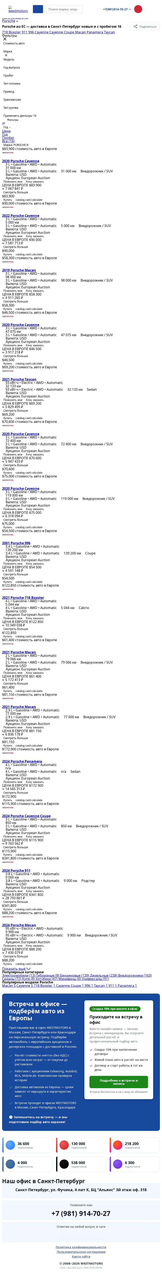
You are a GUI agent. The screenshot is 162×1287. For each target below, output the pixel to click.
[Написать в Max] (99, 1235)
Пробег (8, 137)
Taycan (109, 32)
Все (8, 141)
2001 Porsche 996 (16, 543)
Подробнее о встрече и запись (119, 1082)
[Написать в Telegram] (63, 1235)
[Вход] (150, 9)
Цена (6, 131)
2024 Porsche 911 (16, 870)
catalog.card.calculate (29, 199)
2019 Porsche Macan (19, 270)
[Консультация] (138, 9)
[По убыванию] (3, 123)
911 (25, 32)
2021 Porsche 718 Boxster (23, 597)
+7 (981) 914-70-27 (80, 1213)
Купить (7, 199)
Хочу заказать (35, 181)
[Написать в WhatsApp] (87, 1235)
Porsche (8, 20)
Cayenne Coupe (62, 32)
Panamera (95, 32)
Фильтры (12, 119)
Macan (81, 32)
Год (5, 134)
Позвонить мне (12, 181)
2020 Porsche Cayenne (20, 161)
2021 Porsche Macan (19, 652)
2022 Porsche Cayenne (20, 215)
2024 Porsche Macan (19, 925)
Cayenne (42, 32)
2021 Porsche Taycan (19, 379)
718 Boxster (12, 32)
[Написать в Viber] (75, 1235)
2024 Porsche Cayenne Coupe (26, 816)
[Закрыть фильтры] (5, 39)
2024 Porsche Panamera (22, 761)
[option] (81, 131)
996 (31, 32)
